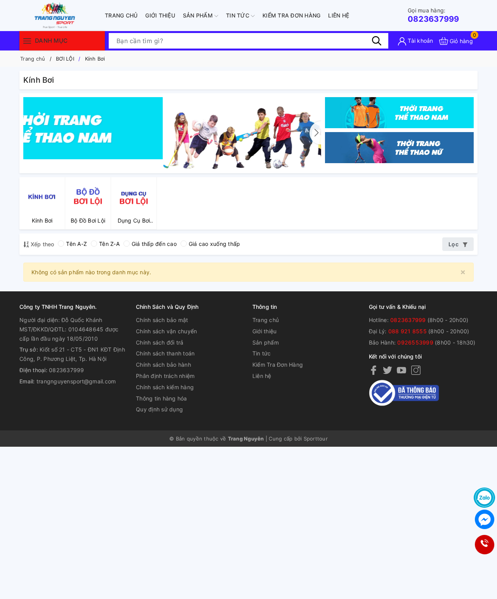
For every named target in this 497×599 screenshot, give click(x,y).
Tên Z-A (109, 243)
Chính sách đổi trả (160, 342)
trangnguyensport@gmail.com (76, 381)
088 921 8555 (407, 331)
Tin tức (238, 15)
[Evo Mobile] (399, 112)
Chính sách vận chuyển (166, 331)
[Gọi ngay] (485, 545)
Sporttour (316, 438)
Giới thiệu (160, 15)
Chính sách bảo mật (162, 320)
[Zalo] (484, 498)
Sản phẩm (198, 15)
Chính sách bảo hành (163, 364)
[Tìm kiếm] (376, 41)
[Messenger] (484, 519)
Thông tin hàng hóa (161, 398)
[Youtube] (401, 370)
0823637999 (433, 15)
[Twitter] (387, 370)
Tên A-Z (76, 243)
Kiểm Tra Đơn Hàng (291, 15)
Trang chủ (121, 15)
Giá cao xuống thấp (214, 243)
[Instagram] (416, 370)
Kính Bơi (95, 59)
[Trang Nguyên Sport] (172, 127)
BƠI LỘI (65, 59)
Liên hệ (338, 15)
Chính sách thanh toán (165, 353)
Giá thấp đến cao (154, 243)
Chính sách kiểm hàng (165, 387)
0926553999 (415, 342)
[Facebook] (373, 370)
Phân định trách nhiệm (165, 376)
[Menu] (27, 40)
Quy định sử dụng (159, 409)
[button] (315, 133)
